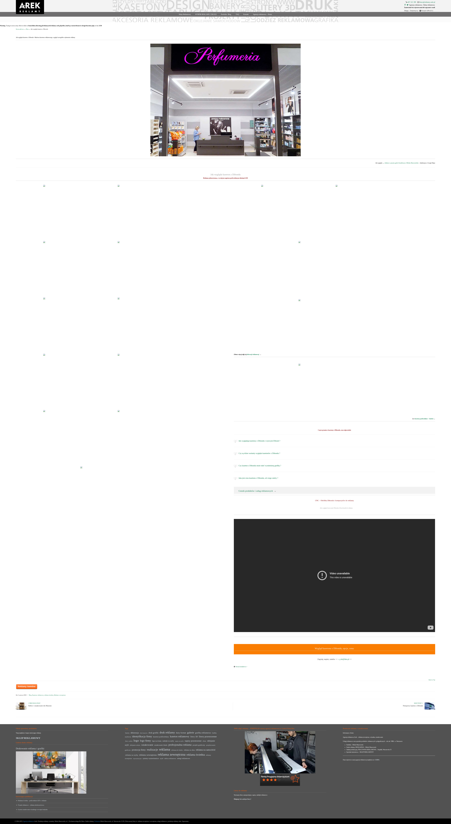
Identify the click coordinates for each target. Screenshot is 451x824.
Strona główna (20, 29)
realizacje (152, 749)
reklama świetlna (48, 695)
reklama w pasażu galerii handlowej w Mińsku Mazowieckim (401, 163)
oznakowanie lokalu (160, 745)
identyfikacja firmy (142, 736)
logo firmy (145, 740)
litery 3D (194, 737)
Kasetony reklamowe (38, 695)
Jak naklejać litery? (245, 799)
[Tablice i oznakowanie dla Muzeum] (21, 709)
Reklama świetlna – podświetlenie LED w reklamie (32, 800)
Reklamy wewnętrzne (60, 695)
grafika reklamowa (203, 733)
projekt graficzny (199, 745)
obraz (204, 741)
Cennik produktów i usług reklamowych (256, 491)
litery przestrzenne (208, 736)
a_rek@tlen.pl (344, 659)
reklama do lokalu (177, 750)
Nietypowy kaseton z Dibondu (413, 706)
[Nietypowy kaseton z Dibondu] (430, 709)
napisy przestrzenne (193, 741)
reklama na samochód (205, 750)
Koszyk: (427, 10)
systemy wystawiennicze (151, 758)
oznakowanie (147, 745)
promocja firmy (139, 750)
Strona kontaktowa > (241, 666)
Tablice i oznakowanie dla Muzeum (40, 706)
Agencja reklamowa (28, 821)
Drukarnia (97, 821)
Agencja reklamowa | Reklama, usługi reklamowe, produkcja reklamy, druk (30, 7)
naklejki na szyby (168, 741)
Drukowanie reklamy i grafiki (30, 748)
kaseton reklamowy (179, 736)
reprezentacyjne (137, 758)
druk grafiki (154, 733)
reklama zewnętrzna (171, 754)
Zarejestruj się (414, 10)
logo (136, 740)
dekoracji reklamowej (253, 354)
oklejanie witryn (135, 745)
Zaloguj (406, 10)
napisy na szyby (179, 741)
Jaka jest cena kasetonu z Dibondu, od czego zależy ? (258, 478)
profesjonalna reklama (180, 744)
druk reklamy (167, 732)
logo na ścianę (156, 741)
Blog (27, 29)
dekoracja (135, 733)
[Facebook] (405, 5)
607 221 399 (412, 2)
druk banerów (144, 733)
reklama (164, 749)
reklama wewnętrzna (148, 755)
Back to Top (432, 680)
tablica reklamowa (170, 758)
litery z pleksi (128, 741)
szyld (161, 758)
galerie (190, 732)
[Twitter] (407, 5)
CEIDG (377, 760)
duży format (181, 733)
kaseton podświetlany (161, 737)
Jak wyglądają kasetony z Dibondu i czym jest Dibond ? (259, 441)
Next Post (418, 703)
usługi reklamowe (183, 758)
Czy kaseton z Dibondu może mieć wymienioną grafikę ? (260, 466)
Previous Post (34, 703)
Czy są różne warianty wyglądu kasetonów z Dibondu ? (259, 453)
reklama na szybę (131, 755)
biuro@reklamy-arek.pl (427, 2)
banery (127, 733)
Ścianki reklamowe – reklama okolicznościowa (31, 805)
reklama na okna (189, 750)
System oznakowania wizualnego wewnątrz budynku (33, 809)
